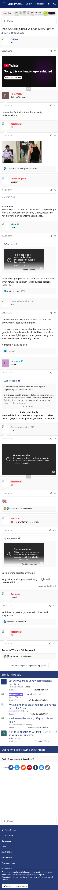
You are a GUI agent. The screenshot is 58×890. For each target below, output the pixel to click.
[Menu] (4, 4)
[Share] (51, 51)
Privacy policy (7, 869)
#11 (54, 605)
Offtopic (28, 687)
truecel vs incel (32, 694)
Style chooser (10, 830)
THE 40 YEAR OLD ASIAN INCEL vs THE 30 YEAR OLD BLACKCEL (30, 733)
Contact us (6, 841)
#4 (55, 190)
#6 (55, 313)
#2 (55, 105)
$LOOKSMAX (6, 852)
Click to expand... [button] (29, 269)
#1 (55, 51)
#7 (55, 372)
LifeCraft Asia (8, 196)
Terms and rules (8, 863)
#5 (55, 236)
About (4, 846)
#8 (55, 438)
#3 (55, 135)
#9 (55, 493)
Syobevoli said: (10, 380)
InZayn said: (9, 244)
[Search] (54, 4)
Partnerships (6, 857)
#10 (54, 530)
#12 (54, 643)
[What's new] (48, 4)
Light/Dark (8, 835)
